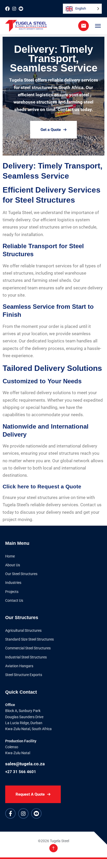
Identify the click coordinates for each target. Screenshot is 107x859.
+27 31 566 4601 (20, 771)
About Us (12, 565)
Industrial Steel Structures (26, 657)
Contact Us (14, 600)
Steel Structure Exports (23, 675)
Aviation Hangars (19, 666)
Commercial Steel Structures (28, 648)
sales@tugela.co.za (25, 763)
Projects (11, 592)
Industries (13, 583)
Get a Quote (51, 129)
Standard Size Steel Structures (29, 639)
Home (10, 556)
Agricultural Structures (23, 630)
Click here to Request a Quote (43, 486)
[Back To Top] (53, 848)
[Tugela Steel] (26, 26)
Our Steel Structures (21, 574)
